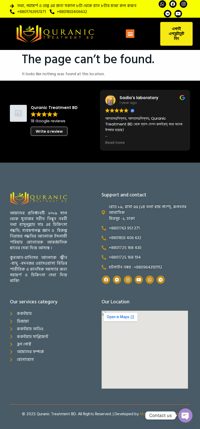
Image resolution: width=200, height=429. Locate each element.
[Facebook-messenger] (117, 280)
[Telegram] (167, 13)
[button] (130, 33)
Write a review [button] (49, 131)
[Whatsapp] (162, 4)
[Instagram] (183, 4)
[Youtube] (178, 13)
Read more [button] (115, 142)
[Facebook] (173, 4)
